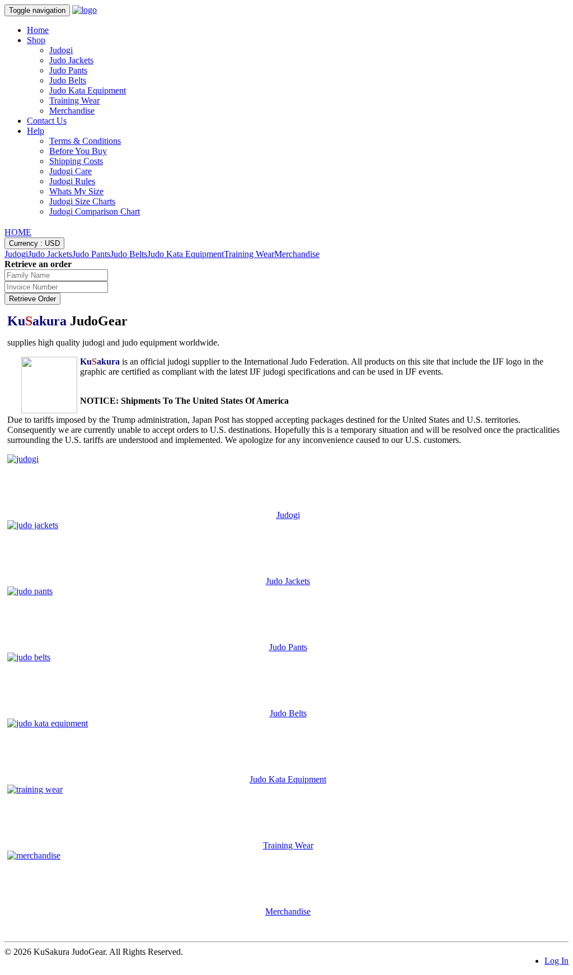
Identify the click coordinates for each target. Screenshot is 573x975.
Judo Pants (68, 70)
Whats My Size (76, 191)
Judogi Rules (72, 181)
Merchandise (72, 110)
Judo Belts (67, 80)
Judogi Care (70, 171)
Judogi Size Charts (82, 201)
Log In (556, 960)
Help (35, 131)
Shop (36, 40)
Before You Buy (78, 151)
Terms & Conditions (85, 141)
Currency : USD (34, 243)
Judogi (61, 50)
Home (38, 30)
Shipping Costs (76, 161)
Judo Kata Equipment (87, 90)
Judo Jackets (71, 60)
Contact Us (47, 120)
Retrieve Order (32, 299)
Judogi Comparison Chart (94, 211)
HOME (17, 232)
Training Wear (74, 100)
